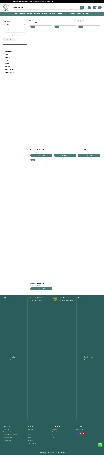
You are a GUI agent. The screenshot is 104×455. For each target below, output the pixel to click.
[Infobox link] (15, 358)
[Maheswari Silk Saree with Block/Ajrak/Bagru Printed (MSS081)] (41, 220)
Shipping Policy (7, 440)
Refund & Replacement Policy (10, 434)
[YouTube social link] (83, 433)
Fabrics (15, 60)
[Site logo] (6, 7)
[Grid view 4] (83, 21)
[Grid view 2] (78, 21)
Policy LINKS (6, 426)
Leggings (7, 63)
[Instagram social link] (80, 433)
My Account (55, 434)
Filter (9, 39)
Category (30, 426)
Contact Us (55, 432)
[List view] (75, 21)
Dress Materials (15, 51)
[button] (41, 155)
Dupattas (15, 57)
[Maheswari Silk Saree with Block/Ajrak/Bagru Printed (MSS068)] (65, 86)
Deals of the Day (9, 69)
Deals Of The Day (32, 443)
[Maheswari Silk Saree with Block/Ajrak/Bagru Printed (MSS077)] (89, 86)
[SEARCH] (82, 8)
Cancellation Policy (8, 437)
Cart (53, 437)
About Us (54, 429)
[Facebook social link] (77, 433)
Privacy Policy (6, 429)
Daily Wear (7, 66)
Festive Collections (10, 72)
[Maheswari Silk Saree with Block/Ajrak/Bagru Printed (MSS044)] (41, 86)
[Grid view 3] (80, 21)
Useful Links (56, 426)
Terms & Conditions (8, 432)
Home (31, 20)
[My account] (99, 7)
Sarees (15, 54)
